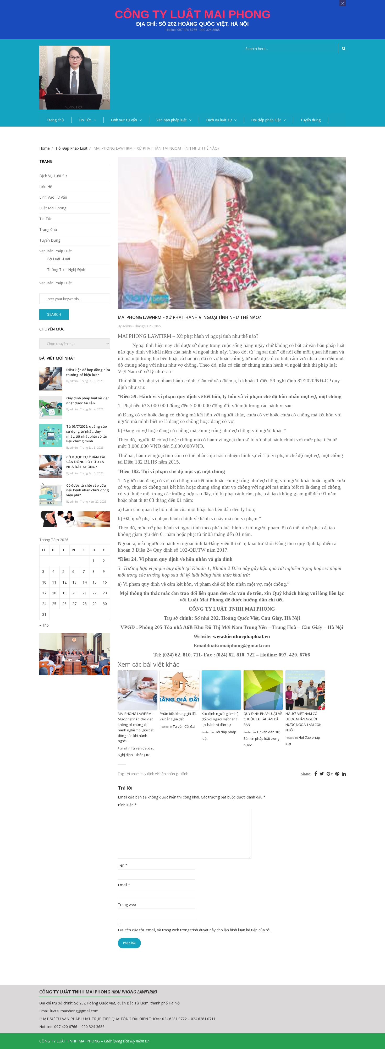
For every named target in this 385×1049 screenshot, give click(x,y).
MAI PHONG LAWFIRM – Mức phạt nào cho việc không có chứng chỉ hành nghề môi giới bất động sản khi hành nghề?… (136, 727)
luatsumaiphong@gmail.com (74, 1010)
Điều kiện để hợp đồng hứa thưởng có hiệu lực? (88, 372)
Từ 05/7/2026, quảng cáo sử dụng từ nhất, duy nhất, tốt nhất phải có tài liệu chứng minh (86, 433)
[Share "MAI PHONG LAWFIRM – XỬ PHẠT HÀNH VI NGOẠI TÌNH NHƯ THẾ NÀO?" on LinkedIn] (344, 773)
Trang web (127, 904)
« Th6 (44, 625)
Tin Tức (85, 119)
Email (124, 884)
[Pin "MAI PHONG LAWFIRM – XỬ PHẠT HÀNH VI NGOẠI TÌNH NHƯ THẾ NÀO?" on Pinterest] (337, 773)
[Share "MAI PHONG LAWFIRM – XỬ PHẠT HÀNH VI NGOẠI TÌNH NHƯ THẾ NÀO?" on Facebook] (316, 773)
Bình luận (127, 804)
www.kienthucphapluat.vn (241, 636)
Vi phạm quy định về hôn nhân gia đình (157, 773)
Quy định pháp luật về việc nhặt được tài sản (87, 400)
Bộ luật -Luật (58, 258)
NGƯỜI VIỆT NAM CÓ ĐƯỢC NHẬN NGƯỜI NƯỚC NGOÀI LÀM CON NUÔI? (303, 721)
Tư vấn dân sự (268, 732)
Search (54, 314)
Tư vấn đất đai (142, 748)
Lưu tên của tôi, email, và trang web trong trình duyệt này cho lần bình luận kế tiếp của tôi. (194, 929)
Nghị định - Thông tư (134, 754)
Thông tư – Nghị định (66, 269)
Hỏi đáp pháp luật (266, 119)
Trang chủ (55, 119)
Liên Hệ (45, 186)
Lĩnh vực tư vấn (124, 119)
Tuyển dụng (310, 119)
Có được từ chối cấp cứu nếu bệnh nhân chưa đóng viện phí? (87, 490)
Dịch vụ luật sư (219, 119)
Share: (306, 774)
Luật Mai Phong (52, 207)
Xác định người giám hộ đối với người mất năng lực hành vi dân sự (220, 719)
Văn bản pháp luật (171, 119)
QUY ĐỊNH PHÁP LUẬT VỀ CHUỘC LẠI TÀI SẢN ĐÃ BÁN (263, 719)
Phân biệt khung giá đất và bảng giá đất (178, 716)
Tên (123, 865)
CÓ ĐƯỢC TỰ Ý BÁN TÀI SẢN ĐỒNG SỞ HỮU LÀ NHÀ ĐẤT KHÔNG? (85, 462)
